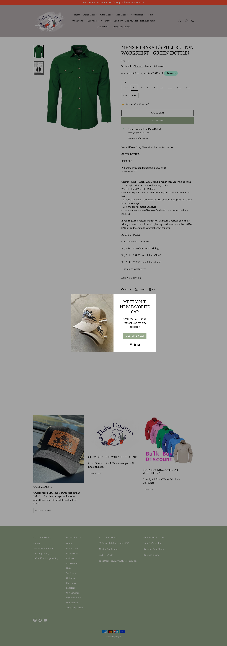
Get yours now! (135, 336)
